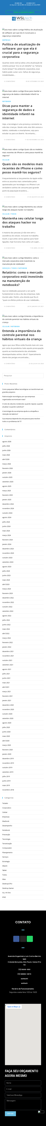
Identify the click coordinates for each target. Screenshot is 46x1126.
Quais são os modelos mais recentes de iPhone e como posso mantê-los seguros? (22, 168)
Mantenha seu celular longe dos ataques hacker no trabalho (23, 222)
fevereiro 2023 (7, 593)
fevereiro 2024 (7, 540)
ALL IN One (6, 892)
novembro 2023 (8, 553)
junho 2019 (6, 781)
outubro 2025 (7, 477)
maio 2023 (6, 580)
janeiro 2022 (6, 647)
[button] (1, 18)
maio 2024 (6, 531)
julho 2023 (6, 571)
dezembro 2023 (8, 549)
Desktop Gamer (8, 888)
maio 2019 (6, 785)
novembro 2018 (8, 790)
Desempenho (7, 825)
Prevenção (6, 834)
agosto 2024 (6, 517)
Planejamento (7, 852)
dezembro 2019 (8, 758)
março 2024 (6, 535)
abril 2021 (5, 687)
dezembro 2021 (8, 651)
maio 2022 (6, 629)
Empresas (6, 40)
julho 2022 (6, 620)
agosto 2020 (6, 723)
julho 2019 (6, 776)
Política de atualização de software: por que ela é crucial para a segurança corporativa (21, 50)
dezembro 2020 (8, 705)
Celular (5, 160)
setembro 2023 (7, 562)
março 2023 (6, 589)
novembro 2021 (8, 656)
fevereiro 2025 (7, 495)
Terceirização (7, 843)
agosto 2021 (6, 669)
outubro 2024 (7, 513)
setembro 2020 (7, 718)
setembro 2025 (7, 482)
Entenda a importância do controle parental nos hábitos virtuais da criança (22, 335)
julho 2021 (6, 674)
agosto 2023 (6, 566)
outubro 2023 (7, 557)
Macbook (5, 821)
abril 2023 (5, 584)
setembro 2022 (7, 611)
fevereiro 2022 (7, 642)
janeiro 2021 (6, 700)
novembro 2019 (8, 763)
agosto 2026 (6, 441)
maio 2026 (6, 455)
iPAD (4, 897)
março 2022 (6, 638)
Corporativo (6, 808)
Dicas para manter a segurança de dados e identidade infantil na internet (18, 112)
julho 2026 (6, 446)
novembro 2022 (8, 602)
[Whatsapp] (30, 939)
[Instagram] (23, 939)
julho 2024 (6, 522)
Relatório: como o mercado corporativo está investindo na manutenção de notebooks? (22, 278)
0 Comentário (9, 81)
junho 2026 (6, 450)
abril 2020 (5, 741)
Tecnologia (6, 839)
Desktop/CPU (7, 884)
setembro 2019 (7, 772)
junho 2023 (6, 575)
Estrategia (6, 861)
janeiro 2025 (6, 499)
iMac (4, 879)
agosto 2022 (6, 616)
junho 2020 (6, 732)
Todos (13, 214)
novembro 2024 (8, 508)
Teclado (5, 803)
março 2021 (6, 691)
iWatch (4, 866)
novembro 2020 (8, 709)
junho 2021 (6, 678)
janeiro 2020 (6, 754)
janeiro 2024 (6, 544)
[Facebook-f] (16, 939)
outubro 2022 (7, 607)
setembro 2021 (7, 665)
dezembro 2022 (8, 598)
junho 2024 (6, 526)
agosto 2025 (6, 486)
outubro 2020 (7, 714)
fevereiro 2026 (7, 468)
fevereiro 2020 (7, 750)
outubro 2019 (7, 767)
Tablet (4, 870)
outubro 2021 (7, 660)
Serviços (6, 268)
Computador (7, 848)
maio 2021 (6, 683)
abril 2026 (5, 459)
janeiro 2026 (6, 473)
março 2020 (6, 745)
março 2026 (6, 464)
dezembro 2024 (8, 504)
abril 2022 (5, 633)
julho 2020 (6, 727)
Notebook (6, 101)
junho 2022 (6, 624)
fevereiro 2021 (7, 696)
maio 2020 (6, 736)
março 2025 (6, 490)
